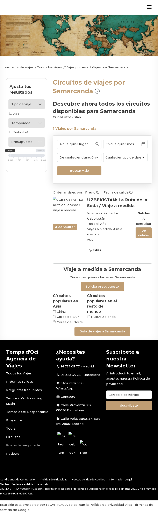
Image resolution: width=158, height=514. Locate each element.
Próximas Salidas (19, 381)
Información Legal (120, 479)
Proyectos (14, 420)
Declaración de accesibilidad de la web (24, 484)
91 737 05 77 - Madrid (77, 366)
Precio (90, 192)
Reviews (12, 454)
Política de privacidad (106, 505)
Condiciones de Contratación (18, 479)
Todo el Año (21, 132)
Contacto (68, 397)
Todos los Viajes (19, 373)
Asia (16, 113)
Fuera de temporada (23, 445)
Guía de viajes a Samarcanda (102, 331)
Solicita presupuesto (102, 286)
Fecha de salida (116, 192)
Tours (11, 428)
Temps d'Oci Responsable (27, 412)
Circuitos (13, 437)
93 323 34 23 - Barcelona (80, 375)
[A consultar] (68, 205)
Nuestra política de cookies (88, 479)
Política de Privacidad (54, 479)
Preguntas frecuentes (24, 390)
